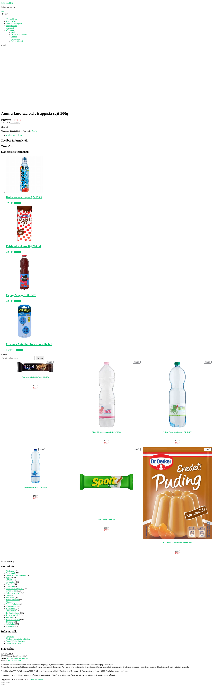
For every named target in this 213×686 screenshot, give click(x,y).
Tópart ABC (11, 21)
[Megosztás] (7, 682)
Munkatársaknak (36, 679)
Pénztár (14, 37)
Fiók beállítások (17, 41)
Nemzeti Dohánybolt (14, 23)
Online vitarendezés (13, 643)
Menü (3, 11)
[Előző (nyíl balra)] (2, 684)
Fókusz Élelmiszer (13, 19)
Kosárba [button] (17, 203)
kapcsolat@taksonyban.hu (17, 658)
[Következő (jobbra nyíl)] (4, 684)
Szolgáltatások (11, 26)
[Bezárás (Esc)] (9, 682)
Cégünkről (10, 637)
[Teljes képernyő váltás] (4, 682)
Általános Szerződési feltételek (18, 639)
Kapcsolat (10, 28)
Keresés (4, 355)
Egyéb (34, 131)
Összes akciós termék (19, 34)
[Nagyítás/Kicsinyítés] (2, 682)
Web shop (10, 30)
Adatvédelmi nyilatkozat (15, 641)
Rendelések (15, 39)
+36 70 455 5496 (14, 660)
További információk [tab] (14, 135)
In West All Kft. (7, 3)
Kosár (13, 32)
